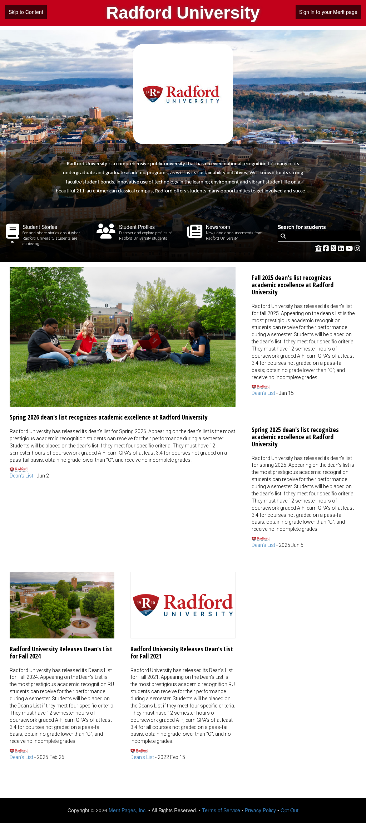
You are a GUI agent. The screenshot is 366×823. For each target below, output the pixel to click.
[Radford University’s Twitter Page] (334, 248)
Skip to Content (26, 11)
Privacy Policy (260, 810)
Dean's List (21, 476)
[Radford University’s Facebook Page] (327, 248)
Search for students (302, 227)
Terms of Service (221, 810)
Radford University (183, 12)
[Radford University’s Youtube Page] (350, 248)
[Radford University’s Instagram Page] (357, 248)
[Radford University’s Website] (318, 248)
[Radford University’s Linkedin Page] (342, 248)
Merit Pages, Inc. (128, 810)
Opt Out (289, 810)
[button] (122, 373)
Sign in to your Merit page (328, 11)
